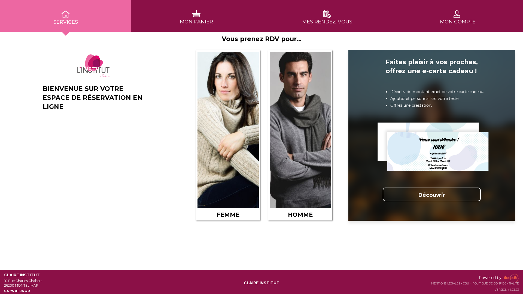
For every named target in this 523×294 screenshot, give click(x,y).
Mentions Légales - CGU (450, 283)
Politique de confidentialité (496, 283)
